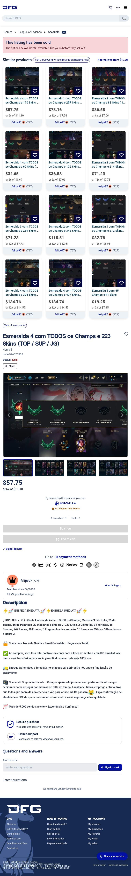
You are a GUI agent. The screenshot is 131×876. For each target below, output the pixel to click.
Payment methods (57, 843)
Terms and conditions (118, 865)
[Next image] (122, 415)
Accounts (53, 32)
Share (12, 366)
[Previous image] (9, 415)
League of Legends (30, 32)
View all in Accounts (14, 325)
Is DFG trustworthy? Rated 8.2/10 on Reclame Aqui (62, 59)
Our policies (13, 833)
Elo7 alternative (55, 838)
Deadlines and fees (17, 843)
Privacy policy (99, 865)
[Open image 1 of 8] (65, 415)
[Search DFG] (124, 18)
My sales (92, 843)
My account (94, 824)
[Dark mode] (118, 7)
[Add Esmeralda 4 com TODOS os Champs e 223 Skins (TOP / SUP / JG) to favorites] (126, 334)
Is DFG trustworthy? (17, 829)
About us (11, 824)
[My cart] (110, 7)
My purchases (95, 829)
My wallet (93, 838)
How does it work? (57, 824)
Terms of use (14, 838)
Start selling (53, 829)
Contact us (12, 848)
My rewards (94, 833)
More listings (112, 585)
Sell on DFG (53, 833)
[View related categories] (64, 32)
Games (8, 32)
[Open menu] (125, 7)
